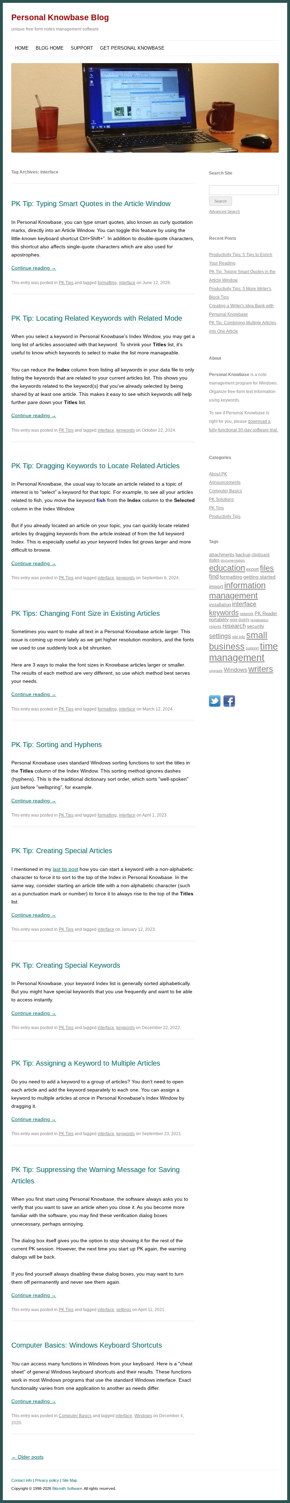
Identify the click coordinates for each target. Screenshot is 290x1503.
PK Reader (266, 613)
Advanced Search (224, 211)
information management (237, 590)
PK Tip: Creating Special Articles (61, 851)
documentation (233, 560)
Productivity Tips (224, 516)
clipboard (260, 554)
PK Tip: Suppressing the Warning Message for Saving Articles (95, 1175)
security (255, 626)
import (216, 586)
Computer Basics (75, 1415)
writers (260, 669)
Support (82, 48)
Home (22, 48)
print (233, 620)
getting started (259, 577)
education (227, 568)
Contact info (21, 1480)
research (234, 626)
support (252, 648)
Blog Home (50, 48)
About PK (218, 473)
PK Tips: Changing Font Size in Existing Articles (85, 613)
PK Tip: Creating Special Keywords (65, 965)
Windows (143, 1415)
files (267, 568)
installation (220, 604)
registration (259, 620)
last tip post (65, 869)
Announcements (224, 482)
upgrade (216, 671)
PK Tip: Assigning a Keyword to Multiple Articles (85, 1063)
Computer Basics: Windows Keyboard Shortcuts (86, 1345)
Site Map (69, 1480)
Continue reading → (33, 268)
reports (215, 626)
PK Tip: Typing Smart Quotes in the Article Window (90, 204)
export (252, 569)
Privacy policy (47, 1480)
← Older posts (27, 1457)
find (214, 576)
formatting (107, 282)
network (247, 614)
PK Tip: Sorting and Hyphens (56, 744)
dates (214, 560)
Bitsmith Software (67, 1488)
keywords (125, 430)
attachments (221, 554)
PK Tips (66, 282)
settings (123, 1309)
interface (127, 282)
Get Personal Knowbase (132, 48)
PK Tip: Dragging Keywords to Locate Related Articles (95, 466)
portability (219, 619)
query (243, 619)
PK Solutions (221, 499)
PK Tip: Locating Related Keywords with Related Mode (96, 318)
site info (238, 637)
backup (243, 554)
